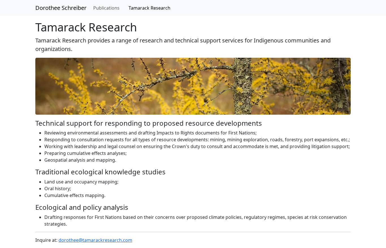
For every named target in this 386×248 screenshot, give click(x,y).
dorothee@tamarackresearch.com (95, 240)
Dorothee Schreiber (60, 8)
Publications (106, 8)
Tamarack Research (149, 8)
